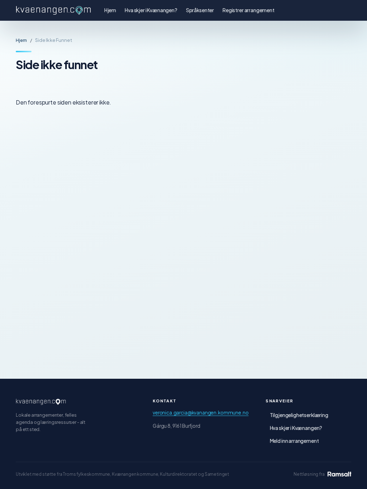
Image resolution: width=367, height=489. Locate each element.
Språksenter (200, 10)
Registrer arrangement (249, 10)
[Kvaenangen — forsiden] (41, 402)
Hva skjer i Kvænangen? (151, 10)
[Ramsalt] (339, 473)
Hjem (110, 10)
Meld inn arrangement (294, 441)
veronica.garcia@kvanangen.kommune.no (200, 413)
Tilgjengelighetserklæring (299, 415)
